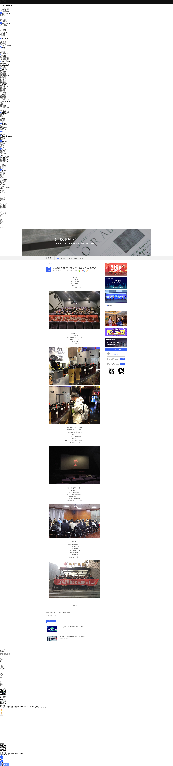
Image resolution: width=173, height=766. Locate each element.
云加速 (1, 152)
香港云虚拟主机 (3, 60)
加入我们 (1, 173)
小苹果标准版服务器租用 (4, 8)
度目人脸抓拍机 (3, 98)
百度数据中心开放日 (4, 183)
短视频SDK (2, 91)
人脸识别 (1, 103)
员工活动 (57, 263)
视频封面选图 (2, 87)
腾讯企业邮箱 (2, 150)
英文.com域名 (2, 56)
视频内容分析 (2, 85)
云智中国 (1, 182)
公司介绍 (1, 171)
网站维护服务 (2, 199)
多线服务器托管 (3, 44)
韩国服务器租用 (3, 28)
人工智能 (1, 67)
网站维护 (2, 138)
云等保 (2, 126)
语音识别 (2, 119)
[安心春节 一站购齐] (116, 275)
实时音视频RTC (3, 92)
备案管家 (2, 145)
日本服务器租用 (3, 29)
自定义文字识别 (3, 79)
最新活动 (1, 2)
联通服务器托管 (3, 41)
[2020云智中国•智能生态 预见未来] (116, 288)
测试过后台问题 (53, 615)
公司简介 (1, 682)
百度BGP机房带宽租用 (4, 53)
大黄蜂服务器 (3, 21)
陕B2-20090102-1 (19, 707)
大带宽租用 (5, 47)
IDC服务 (1, 667)
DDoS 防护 (2, 63)
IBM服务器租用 (2, 16)
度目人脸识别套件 (3, 97)
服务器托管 (5, 38)
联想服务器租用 (3, 20)
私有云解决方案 (3, 166)
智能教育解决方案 (3, 204)
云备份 (1, 195)
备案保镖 (2, 146)
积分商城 (2, 177)
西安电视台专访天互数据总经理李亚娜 (114, 309)
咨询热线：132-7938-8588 (5, 187)
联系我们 (1, 175)
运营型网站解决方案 (3, 203)
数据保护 (1, 139)
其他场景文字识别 (3, 82)
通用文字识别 (3, 70)
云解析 (1, 151)
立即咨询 (122, 358)
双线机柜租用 (2, 35)
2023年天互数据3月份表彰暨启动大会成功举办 (72, 636)
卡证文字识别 (2, 71)
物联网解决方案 (3, 208)
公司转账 (1, 658)
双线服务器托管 (3, 43)
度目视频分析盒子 (3, 95)
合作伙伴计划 (2, 172)
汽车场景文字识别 (3, 74)
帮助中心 (1, 188)
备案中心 (1, 677)
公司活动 (82, 258)
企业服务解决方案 (3, 205)
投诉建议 (1, 680)
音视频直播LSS (3, 89)
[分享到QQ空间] (87, 270)
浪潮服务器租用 (3, 19)
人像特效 (2, 108)
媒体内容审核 (2, 86)
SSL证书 (2, 129)
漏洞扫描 (2, 137)
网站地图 (1, 665)
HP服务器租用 (2, 15)
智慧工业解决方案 (4, 159)
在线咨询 (2, 744)
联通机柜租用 (2, 34)
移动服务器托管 (3, 42)
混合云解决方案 (3, 167)
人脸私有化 (2, 110)
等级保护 (1, 125)
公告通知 (76, 258)
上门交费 (1, 659)
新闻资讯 (52, 263)
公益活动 (1, 664)
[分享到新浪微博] (82, 270)
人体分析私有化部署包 (4, 111)
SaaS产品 (2, 147)
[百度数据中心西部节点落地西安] (116, 302)
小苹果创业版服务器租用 (4, 6)
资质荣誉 (1, 176)
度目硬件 (4, 94)
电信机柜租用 (2, 33)
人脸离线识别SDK (4, 105)
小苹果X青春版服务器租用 (4, 11)
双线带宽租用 (2, 52)
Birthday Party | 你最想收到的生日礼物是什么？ (60, 612)
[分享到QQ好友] (84, 270)
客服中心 (1, 674)
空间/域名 (4, 55)
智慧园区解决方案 (4, 160)
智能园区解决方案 (3, 207)
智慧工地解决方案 (4, 161)
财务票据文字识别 (3, 78)
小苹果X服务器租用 (3, 10)
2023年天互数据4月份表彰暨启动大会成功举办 (72, 627)
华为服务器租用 (3, 18)
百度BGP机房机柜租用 (5, 36)
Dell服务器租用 (3, 14)
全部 (58, 258)
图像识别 (2, 114)
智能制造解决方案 (3, 206)
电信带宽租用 (2, 48)
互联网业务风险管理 (3, 127)
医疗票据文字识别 (4, 76)
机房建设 (1, 66)
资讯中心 (1, 181)
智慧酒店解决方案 (4, 158)
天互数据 (3, 1)
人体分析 (2, 104)
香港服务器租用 (3, 25)
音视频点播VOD (3, 88)
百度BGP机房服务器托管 (5, 45)
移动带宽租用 (2, 51)
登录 (1, 191)
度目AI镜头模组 (3, 96)
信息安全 (1, 676)
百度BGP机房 (2, 668)
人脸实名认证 (3, 106)
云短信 (1, 154)
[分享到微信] (79, 270)
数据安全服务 (3, 134)
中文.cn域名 (2, 57)
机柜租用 (4, 32)
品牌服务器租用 (6, 13)
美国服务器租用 (3, 24)
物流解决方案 (3, 162)
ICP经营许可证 (2, 142)
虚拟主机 (1, 58)
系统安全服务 (3, 133)
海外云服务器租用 (3, 30)
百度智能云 (2, 669)
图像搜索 (1, 115)
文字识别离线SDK (3, 81)
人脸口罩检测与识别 (4, 107)
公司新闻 (1, 180)
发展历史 (1, 683)
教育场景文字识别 (3, 77)
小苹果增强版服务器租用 (4, 9)
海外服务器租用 (6, 23)
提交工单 (1, 675)
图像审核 (1, 116)
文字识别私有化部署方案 (4, 75)
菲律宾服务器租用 (4, 26)
